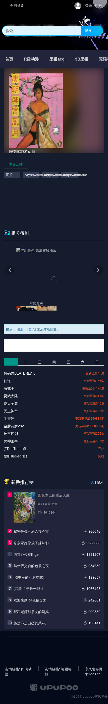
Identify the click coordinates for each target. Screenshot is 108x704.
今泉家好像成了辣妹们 (31, 542)
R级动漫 (31, 59)
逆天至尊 (11, 403)
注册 (98, 5)
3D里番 (81, 59)
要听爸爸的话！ (16, 456)
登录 (88, 5)
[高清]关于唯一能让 (29, 588)
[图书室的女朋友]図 (29, 577)
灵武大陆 (11, 395)
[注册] (20, 329)
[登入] (31, 329)
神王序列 (11, 433)
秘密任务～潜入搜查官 (31, 531)
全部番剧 (17, 5)
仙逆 (7, 380)
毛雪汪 (9, 418)
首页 (9, 59)
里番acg (57, 59)
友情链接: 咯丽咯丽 (58, 668)
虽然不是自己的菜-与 (30, 622)
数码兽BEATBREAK (19, 373)
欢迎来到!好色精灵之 (30, 599)
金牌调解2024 (15, 425)
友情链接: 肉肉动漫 (18, 668)
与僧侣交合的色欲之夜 (31, 565)
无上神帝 (11, 410)
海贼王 (9, 388)
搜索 (88, 30)
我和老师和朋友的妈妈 (31, 611)
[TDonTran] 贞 (15, 448)
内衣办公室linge (26, 554)
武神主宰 (11, 440)
